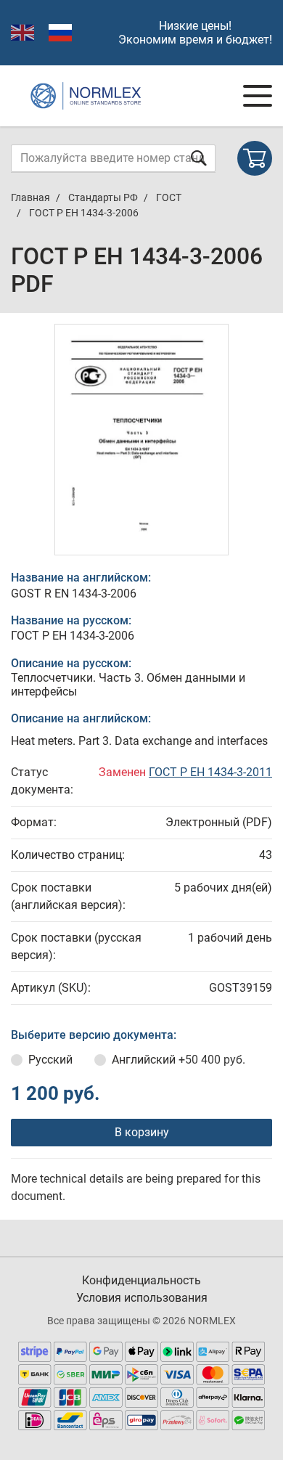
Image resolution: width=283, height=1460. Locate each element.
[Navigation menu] (257, 96)
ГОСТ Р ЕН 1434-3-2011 (210, 772)
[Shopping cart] (254, 158)
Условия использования (142, 1298)
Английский (178, 1060)
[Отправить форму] (199, 158)
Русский (50, 1060)
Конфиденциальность (141, 1280)
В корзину (142, 1132)
